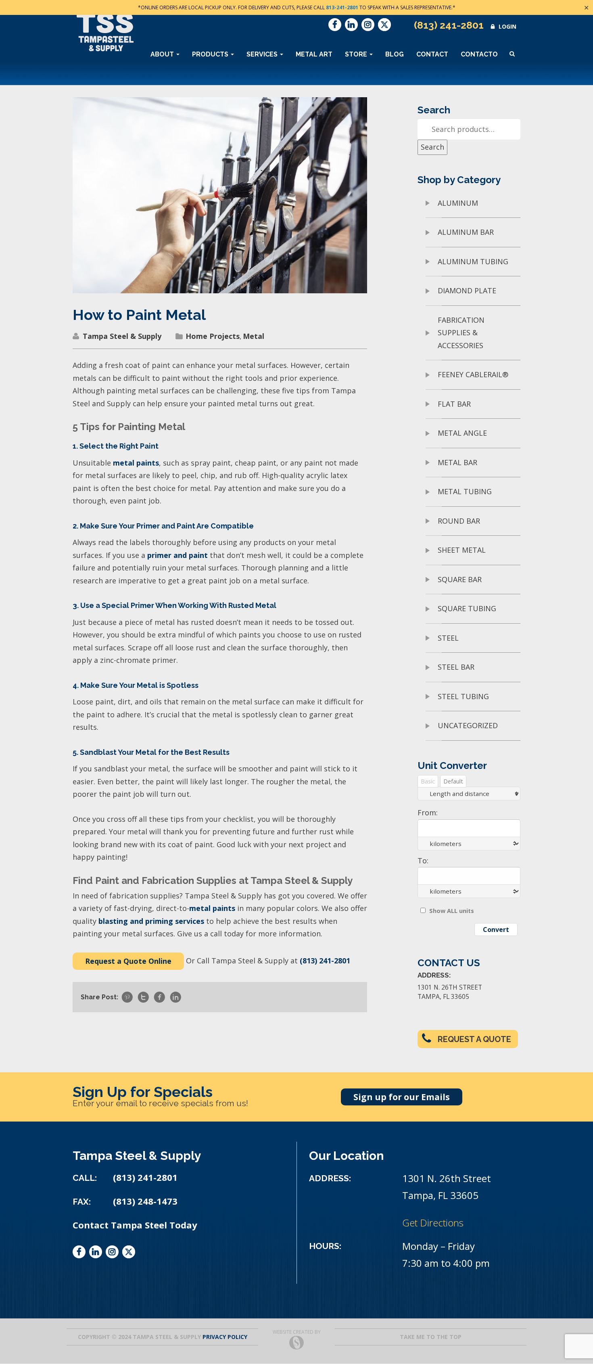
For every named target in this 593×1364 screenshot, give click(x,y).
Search (432, 147)
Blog (394, 54)
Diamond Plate (467, 290)
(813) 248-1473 (145, 1201)
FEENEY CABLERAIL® (473, 374)
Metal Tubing (465, 491)
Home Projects (213, 336)
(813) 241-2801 (449, 25)
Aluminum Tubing (473, 261)
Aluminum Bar (466, 232)
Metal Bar (457, 462)
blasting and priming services (151, 921)
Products (211, 54)
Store (357, 54)
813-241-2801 (342, 7)
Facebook (334, 24)
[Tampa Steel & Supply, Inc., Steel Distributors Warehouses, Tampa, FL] (103, 1288)
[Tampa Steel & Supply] (105, 31)
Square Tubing (467, 608)
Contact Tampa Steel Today (135, 1225)
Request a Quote (474, 1039)
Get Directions (433, 1222)
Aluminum (458, 203)
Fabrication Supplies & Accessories (461, 332)
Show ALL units (451, 911)
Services (262, 54)
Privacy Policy (225, 1337)
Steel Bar (456, 667)
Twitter (384, 24)
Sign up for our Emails (401, 1097)
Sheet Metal (462, 550)
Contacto (479, 54)
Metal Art (314, 54)
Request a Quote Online (128, 961)
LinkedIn (351, 24)
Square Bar (460, 579)
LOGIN (507, 26)
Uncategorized (468, 725)
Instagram (367, 24)
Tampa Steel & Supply (122, 336)
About (162, 54)
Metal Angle (462, 433)
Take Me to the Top (430, 1337)
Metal (253, 336)
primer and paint (177, 555)
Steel (448, 638)
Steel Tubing (463, 696)
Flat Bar (454, 404)
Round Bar (459, 521)
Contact (432, 54)
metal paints (136, 463)
